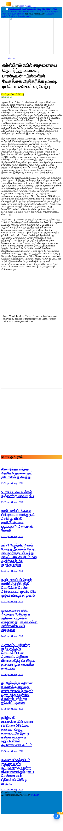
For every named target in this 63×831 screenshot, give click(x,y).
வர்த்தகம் (22, 11)
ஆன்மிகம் (45, 11)
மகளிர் (4, 13)
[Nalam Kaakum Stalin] (31, 53)
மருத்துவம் (55, 11)
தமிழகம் (46, 8)
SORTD (35, 795)
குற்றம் (53, 8)
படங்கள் (50, 13)
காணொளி (25, 16)
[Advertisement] (31, 293)
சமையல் (12, 13)
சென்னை (12, 11)
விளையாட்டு (33, 11)
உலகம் (4, 11)
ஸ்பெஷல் (15, 16)
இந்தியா (37, 8)
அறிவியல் (6, 16)
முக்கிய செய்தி (16, 8)
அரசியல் (28, 8)
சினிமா (20, 13)
